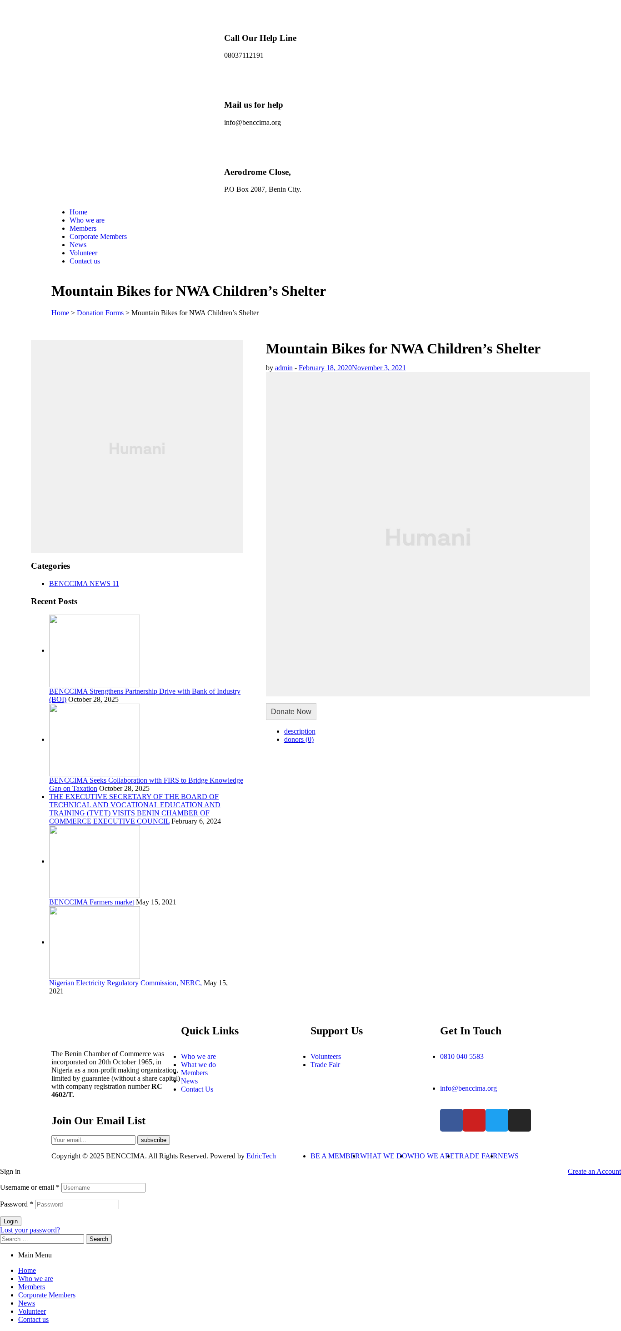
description (300, 731)
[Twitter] (497, 1120)
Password (16, 1204)
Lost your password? (30, 1230)
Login (11, 1221)
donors (299, 739)
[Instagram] (519, 1120)
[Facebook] (451, 1120)
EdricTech (261, 1156)
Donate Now (291, 711)
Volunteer (32, 1311)
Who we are (35, 1278)
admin (284, 368)
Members (31, 1287)
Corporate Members (46, 1295)
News (26, 1303)
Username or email (30, 1187)
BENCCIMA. (126, 1156)
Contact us (33, 1319)
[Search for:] (43, 1238)
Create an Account (594, 1171)
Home (27, 1270)
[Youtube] (474, 1120)
